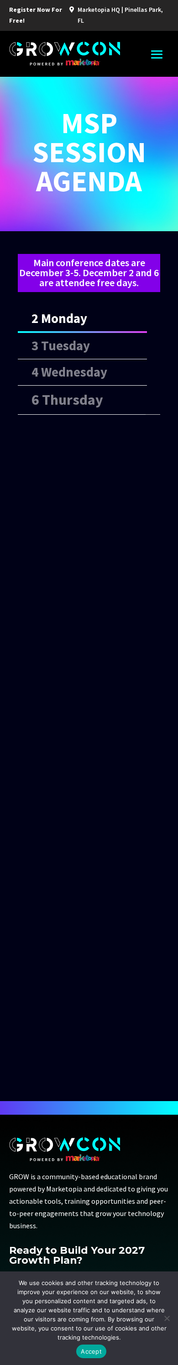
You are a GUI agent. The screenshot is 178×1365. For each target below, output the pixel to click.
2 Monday (59, 318)
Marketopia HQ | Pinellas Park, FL (120, 15)
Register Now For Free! (35, 15)
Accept (91, 1351)
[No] (166, 1318)
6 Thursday (67, 400)
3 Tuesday (60, 346)
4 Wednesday (69, 372)
